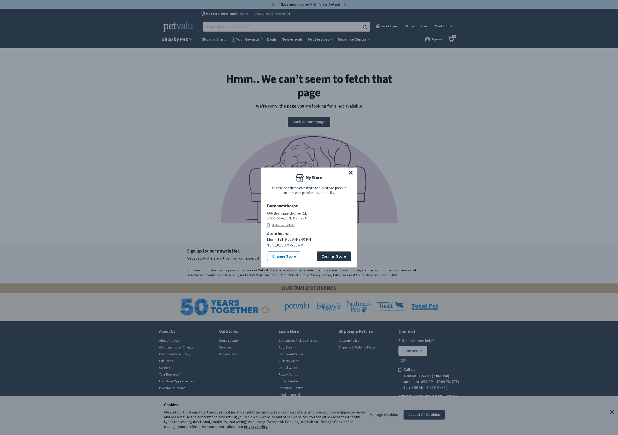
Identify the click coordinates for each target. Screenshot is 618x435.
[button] (351, 172)
